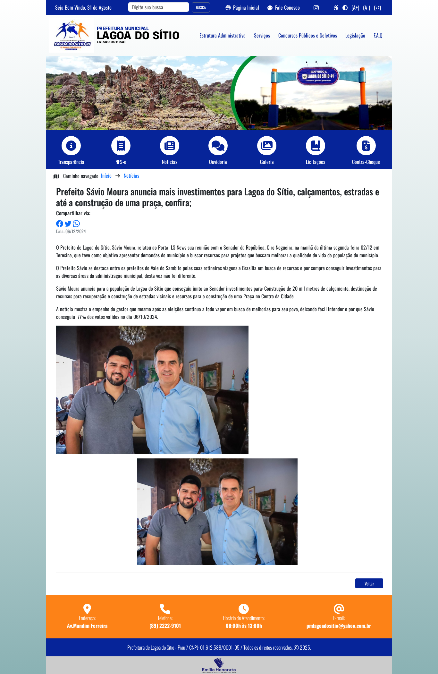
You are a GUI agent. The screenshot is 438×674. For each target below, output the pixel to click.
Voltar (369, 583)
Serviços (262, 35)
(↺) (377, 7)
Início (106, 175)
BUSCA (201, 7)
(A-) (366, 7)
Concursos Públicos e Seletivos (307, 35)
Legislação (355, 35)
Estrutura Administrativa (222, 35)
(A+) (355, 7)
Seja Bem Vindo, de (83, 7)
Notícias (131, 175)
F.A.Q (378, 35)
